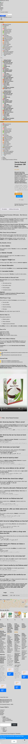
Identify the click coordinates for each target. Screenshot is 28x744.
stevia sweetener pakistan (12, 605)
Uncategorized (6, 25)
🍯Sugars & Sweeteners (8, 38)
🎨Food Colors (6, 43)
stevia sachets (13, 604)
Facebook (2, 711)
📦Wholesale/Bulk (6, 47)
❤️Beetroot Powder (7, 24)
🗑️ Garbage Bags (6, 49)
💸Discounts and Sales (7, 46)
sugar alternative (21, 605)
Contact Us (2, 710)
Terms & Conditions (7, 719)
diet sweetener (7, 603)
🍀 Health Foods (6, 33)
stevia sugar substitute (20, 604)
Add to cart (2, 686)
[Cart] (14, 19)
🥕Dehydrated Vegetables (8, 51)
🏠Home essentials (7, 44)
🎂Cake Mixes (6, 41)
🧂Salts (4, 55)
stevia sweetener (3, 605)
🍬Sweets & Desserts (7, 36)
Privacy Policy (6, 718)
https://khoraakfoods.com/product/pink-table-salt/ (11, 354)
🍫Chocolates (5, 35)
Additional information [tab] (14, 209)
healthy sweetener (14, 603)
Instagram (2, 713)
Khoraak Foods (3, 608)
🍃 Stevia (5, 34)
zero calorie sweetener (10, 606)
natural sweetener (22, 603)
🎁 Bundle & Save (6, 40)
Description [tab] (4, 209)
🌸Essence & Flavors (7, 29)
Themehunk (17, 733)
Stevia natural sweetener (5, 604)
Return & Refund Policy (8, 720)
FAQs (4, 721)
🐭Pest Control (6, 45)
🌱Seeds (4, 26)
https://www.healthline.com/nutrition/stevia (10, 360)
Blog (4, 728)
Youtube (1, 712)
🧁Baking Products (7, 54)
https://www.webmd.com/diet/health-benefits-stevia (12, 362)
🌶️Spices (5, 28)
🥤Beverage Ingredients (8, 52)
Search (2, 15)
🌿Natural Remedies (7, 31)
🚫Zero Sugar (6, 50)
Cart (14, 741)
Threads (1, 714)
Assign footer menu (4, 697)
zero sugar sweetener (20, 606)
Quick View (2, 690)
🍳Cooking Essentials (7, 39)
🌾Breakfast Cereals (7, 30)
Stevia (8, 608)
